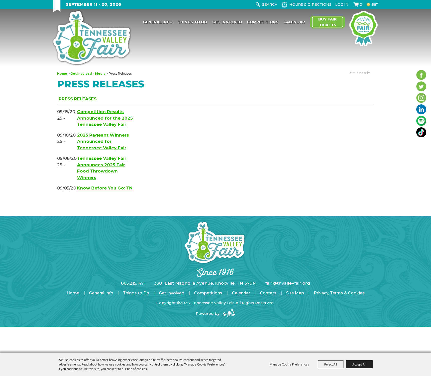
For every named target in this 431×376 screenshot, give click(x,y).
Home (62, 73)
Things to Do (192, 21)
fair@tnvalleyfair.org (287, 283)
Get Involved (227, 21)
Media (100, 73)
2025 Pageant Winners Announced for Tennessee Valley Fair (103, 141)
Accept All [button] (359, 364)
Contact (268, 293)
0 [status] (361, 4)
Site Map (295, 293)
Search (257, 4)
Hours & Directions (310, 4)
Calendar (294, 21)
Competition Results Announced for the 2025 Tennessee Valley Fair (105, 118)
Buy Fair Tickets (327, 22)
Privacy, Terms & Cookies (339, 293)
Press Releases (78, 98)
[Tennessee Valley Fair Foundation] (363, 28)
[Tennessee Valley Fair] (92, 38)
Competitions (262, 21)
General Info (158, 21)
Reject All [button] (330, 364)
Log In (341, 4)
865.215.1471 (133, 283)
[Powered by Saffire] (228, 313)
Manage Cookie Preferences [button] (289, 364)
